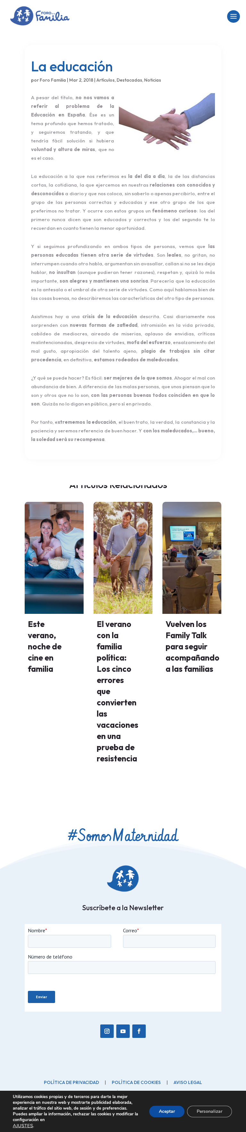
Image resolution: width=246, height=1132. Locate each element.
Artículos (105, 80)
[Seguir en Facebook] (139, 1031)
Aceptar (167, 1111)
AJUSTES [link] (23, 1125)
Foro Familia (53, 80)
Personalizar (209, 1111)
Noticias (152, 80)
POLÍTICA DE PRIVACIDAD (71, 1082)
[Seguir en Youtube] (123, 1031)
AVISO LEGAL (188, 1082)
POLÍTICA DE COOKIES (136, 1082)
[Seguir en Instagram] (107, 1031)
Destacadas (129, 80)
